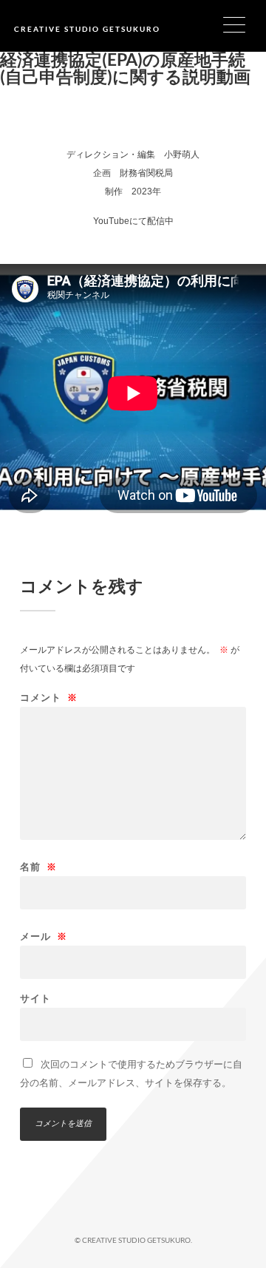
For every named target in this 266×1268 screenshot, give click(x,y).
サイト (35, 998)
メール (43, 936)
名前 (38, 867)
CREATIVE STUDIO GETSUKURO (87, 28)
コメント (49, 697)
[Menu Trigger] (243, 24)
